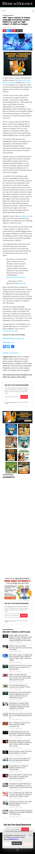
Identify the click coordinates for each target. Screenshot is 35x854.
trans (18, 370)
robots (5, 370)
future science (14, 359)
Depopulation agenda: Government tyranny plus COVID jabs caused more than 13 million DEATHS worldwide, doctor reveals (20, 743)
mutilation (18, 363)
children (5, 359)
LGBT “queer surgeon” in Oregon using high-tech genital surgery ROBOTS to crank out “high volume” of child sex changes (20, 657)
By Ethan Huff (19, 642)
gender (5, 361)
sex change (12, 370)
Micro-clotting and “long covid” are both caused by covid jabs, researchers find (19, 724)
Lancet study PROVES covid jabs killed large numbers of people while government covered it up (20, 776)
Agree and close (17, 843)
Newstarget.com (8, 342)
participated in (25, 216)
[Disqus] (17, 503)
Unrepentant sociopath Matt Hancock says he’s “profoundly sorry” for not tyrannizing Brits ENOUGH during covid (20, 785)
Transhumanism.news (10, 331)
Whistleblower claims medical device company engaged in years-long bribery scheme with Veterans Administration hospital (20, 695)
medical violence (8, 363)
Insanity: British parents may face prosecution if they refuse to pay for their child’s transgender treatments (20, 733)
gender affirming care (16, 361)
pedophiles (28, 366)
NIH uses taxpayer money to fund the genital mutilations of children (20, 752)
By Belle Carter (19, 807)
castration (25, 357)
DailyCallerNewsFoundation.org (13, 338)
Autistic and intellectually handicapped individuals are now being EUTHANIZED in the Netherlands (20, 812)
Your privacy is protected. (10, 402)
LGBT (26, 361)
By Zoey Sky (18, 671)
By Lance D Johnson (20, 755)
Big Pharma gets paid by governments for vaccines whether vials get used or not (20, 715)
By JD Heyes (18, 699)
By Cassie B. (18, 816)
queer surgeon (24, 368)
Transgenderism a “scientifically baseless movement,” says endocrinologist (18, 767)
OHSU (24, 363)
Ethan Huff (14, 27)
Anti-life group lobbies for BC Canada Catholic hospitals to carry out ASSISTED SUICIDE (20, 803)
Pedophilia (6, 368)
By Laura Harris (19, 681)
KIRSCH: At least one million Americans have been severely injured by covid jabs (20, 647)
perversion (14, 368)
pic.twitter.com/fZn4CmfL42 (15, 277)
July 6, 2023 (22, 283)
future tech (24, 359)
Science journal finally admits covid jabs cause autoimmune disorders (19, 759)
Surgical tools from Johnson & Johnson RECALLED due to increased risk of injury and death (20, 667)
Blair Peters (18, 357)
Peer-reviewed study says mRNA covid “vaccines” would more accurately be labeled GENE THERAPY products (20, 794)
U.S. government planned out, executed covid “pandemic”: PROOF (19, 686)
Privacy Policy (13, 839)
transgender (25, 370)
